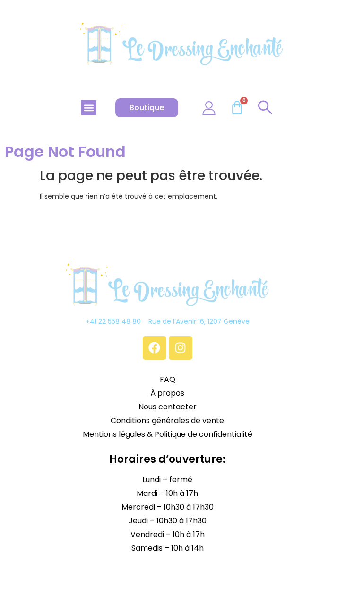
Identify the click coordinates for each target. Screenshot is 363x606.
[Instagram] (180, 348)
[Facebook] (154, 348)
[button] (88, 107)
